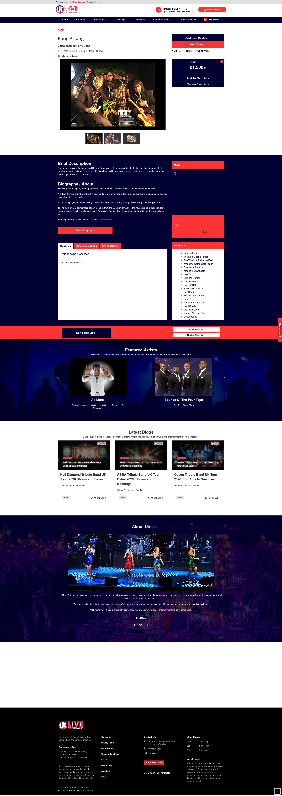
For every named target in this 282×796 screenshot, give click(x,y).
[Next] (217, 232)
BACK (61, 30)
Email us (152, 753)
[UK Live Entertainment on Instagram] (147, 625)
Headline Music (188, 19)
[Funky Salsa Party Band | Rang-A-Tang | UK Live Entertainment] (67, 9)
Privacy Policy (107, 742)
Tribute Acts (99, 19)
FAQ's (104, 759)
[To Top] (277, 791)
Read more (106, 219)
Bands (79, 19)
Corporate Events (162, 19)
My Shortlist (214, 19)
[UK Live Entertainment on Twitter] (141, 625)
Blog (103, 776)
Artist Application (154, 762)
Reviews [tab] (65, 246)
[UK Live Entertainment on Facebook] (135, 625)
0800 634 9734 (154, 748)
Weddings (120, 19)
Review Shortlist (197, 84)
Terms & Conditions (110, 754)
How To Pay (106, 765)
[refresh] (178, 232)
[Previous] (191, 232)
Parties (139, 19)
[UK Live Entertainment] (141, 725)
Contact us (106, 737)
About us (105, 771)
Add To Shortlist (197, 78)
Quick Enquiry (214, 9)
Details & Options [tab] (86, 245)
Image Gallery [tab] (110, 245)
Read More (141, 617)
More (66, 497)
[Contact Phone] (158, 10)
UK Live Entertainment (76, 2)
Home (65, 19)
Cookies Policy (108, 748)
